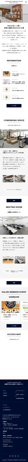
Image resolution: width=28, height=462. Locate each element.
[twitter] (15, 456)
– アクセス (4, 404)
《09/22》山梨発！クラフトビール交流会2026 (18, 75)
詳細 (14, 200)
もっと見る (14, 105)
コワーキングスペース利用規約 (13, 189)
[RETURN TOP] (14, 377)
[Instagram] (10, 456)
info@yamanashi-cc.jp (7, 441)
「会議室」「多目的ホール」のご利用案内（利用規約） (14, 271)
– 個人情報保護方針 (6, 409)
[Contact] (18, 456)
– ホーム (4, 390)
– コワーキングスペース (20, 391)
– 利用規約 (4, 395)
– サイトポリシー (6, 407)
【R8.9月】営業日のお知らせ (18, 90)
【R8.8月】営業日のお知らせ (18, 98)
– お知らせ (4, 393)
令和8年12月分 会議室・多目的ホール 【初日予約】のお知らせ (18, 82)
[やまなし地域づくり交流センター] (14, 2)
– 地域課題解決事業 (19, 398)
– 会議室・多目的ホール (20, 395)
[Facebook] (13, 456)
